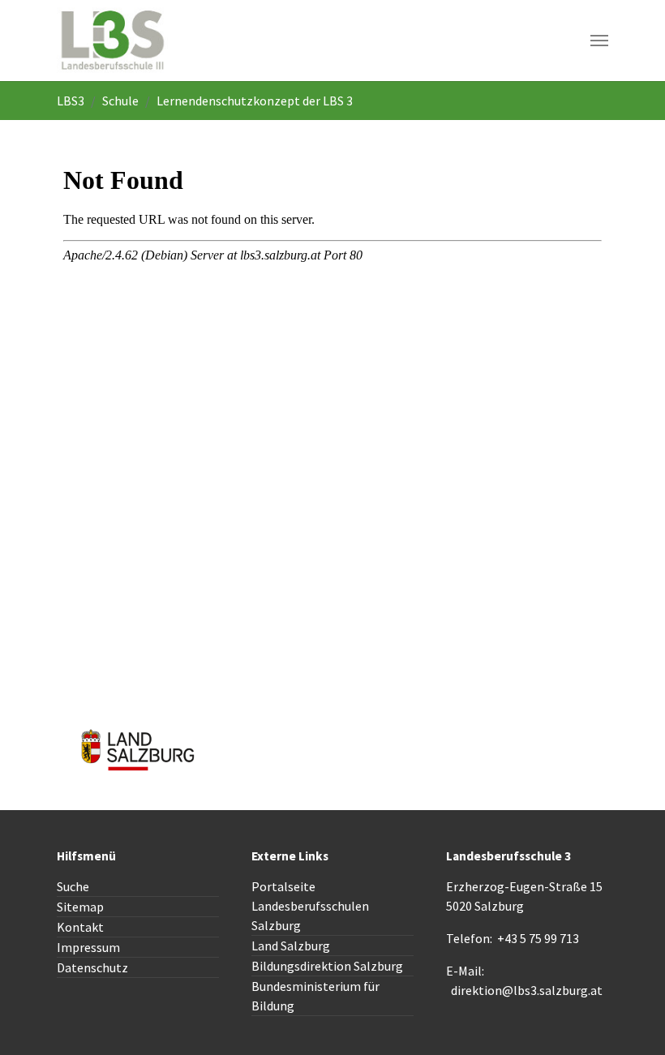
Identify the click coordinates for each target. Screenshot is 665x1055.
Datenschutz (92, 967)
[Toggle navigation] (599, 40)
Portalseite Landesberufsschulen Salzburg (310, 905)
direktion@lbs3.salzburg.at (527, 990)
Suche (73, 886)
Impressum (88, 947)
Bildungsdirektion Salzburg (327, 966)
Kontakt (80, 927)
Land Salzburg (290, 945)
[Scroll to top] (629, 1019)
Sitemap (80, 906)
